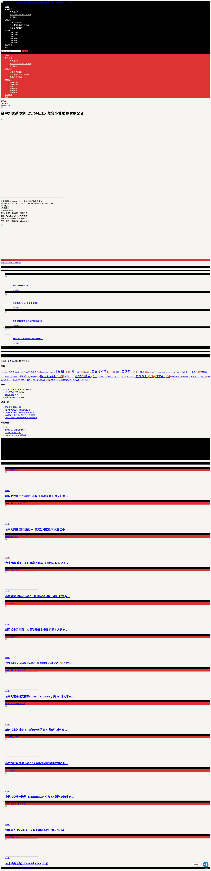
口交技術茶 (103, 371)
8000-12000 (14, 33)
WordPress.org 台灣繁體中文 (15, 435)
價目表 (8, 30)
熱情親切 (145, 376)
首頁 (7, 7)
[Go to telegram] (205, 864)
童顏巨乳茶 (177, 377)
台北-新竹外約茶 (16, 23)
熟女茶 (131, 377)
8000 (11, 36)
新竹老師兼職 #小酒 (20, 285)
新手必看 (8, 9)
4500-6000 (13, 40)
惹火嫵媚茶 (9, 376)
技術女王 (16, 376)
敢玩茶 (35, 377)
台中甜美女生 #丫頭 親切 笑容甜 (25, 303)
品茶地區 (8, 20)
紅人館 (195, 376)
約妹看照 (186, 377)
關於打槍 (13, 17)
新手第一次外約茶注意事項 (20, 15)
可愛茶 (143, 372)
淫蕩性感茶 (86, 376)
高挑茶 (87, 380)
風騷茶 (44, 380)
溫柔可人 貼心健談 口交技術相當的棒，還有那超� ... (36, 830)
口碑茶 (130, 371)
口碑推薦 (8, 45)
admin (17, 290)
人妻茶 (88, 372)
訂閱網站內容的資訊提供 (15, 430)
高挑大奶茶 (65, 380)
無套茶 (123, 377)
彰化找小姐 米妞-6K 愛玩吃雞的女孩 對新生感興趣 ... (36, 729)
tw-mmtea (25, 868)
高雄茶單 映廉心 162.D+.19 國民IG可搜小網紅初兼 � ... (37, 596)
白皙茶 (163, 376)
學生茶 (196, 372)
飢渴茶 (54, 380)
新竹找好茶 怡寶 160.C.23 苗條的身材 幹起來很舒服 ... (36, 763)
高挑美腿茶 (78, 380)
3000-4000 (13, 42)
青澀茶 (29, 380)
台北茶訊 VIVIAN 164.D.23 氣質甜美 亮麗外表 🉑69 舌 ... (38, 663)
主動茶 (63, 371)
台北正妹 (177, 372)
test (6, 47)
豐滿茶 (16, 380)
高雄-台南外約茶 (16, 28)
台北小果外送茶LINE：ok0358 (164, 372)
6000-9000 (13, 38)
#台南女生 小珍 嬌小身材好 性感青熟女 (28, 339)
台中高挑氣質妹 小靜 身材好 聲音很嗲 (27, 321)
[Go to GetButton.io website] (205, 868)
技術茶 (25, 376)
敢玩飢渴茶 (52, 376)
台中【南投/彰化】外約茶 (19, 25)
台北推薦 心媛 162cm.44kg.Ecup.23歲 (26, 863)
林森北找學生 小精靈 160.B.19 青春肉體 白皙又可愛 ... (36, 496)
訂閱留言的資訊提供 (13, 433)
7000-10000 (14, 35)
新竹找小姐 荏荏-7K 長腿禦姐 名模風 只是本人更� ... (36, 629)
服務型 (69, 376)
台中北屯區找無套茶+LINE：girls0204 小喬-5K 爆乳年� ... (39, 696)
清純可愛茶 (113, 376)
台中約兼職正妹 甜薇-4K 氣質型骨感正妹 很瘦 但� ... (36, 529)
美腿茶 (204, 377)
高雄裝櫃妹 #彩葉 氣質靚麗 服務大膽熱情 (21, 418)
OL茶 (52, 372)
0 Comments (5, 105)
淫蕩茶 (103, 377)
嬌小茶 (186, 372)
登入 (13, 361)
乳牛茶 (78, 371)
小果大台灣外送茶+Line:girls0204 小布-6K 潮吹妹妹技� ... (39, 796)
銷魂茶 (23, 380)
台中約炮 (151, 372)
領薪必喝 (36, 380)
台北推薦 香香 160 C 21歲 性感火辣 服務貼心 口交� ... (36, 562)
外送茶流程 (14, 12)
